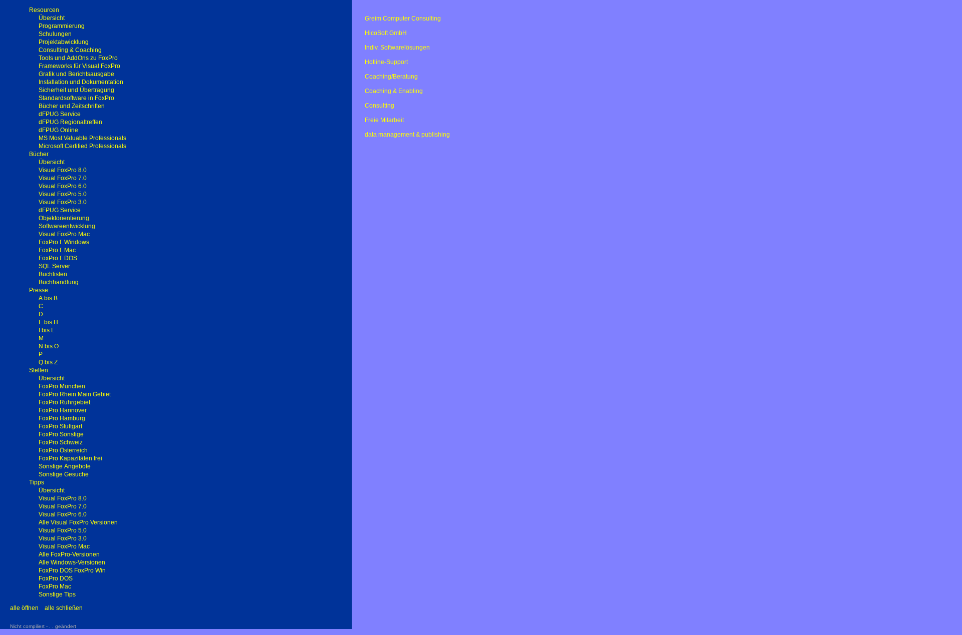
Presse (38, 290)
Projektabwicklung (64, 42)
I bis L (47, 330)
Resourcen (44, 10)
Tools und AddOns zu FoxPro (78, 58)
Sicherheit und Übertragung (76, 90)
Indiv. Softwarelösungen (397, 47)
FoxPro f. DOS (58, 258)
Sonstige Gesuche (64, 474)
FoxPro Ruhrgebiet (64, 402)
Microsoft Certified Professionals (82, 146)
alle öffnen (24, 607)
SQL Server (54, 266)
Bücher (39, 154)
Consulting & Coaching (70, 50)
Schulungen (55, 34)
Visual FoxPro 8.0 (63, 170)
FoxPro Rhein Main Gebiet (75, 394)
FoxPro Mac (55, 586)
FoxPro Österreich (63, 450)
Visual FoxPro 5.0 (63, 194)
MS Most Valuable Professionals (82, 138)
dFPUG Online (58, 130)
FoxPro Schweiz (61, 442)
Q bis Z (48, 362)
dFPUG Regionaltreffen (70, 122)
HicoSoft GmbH (386, 33)
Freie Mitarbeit (384, 120)
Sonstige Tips (57, 594)
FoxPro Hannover (63, 410)
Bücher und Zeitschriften (72, 106)
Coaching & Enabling (394, 91)
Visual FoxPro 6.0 (63, 186)
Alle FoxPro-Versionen (69, 554)
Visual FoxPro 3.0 (63, 202)
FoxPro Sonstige (61, 434)
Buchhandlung (59, 282)
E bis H (48, 322)
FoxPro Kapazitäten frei (70, 458)
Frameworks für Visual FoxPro (79, 66)
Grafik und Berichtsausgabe (76, 74)
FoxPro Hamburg (62, 418)
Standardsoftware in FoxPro (76, 98)
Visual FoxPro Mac (64, 234)
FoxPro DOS (56, 578)
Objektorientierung (64, 218)
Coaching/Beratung (391, 76)
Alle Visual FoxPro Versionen (78, 522)
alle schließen (64, 607)
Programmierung (62, 26)
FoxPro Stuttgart (60, 426)
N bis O (49, 346)
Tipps (36, 482)
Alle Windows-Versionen (72, 562)
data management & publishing (407, 134)
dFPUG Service (60, 114)
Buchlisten (53, 274)
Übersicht (52, 18)
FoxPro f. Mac (57, 250)
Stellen (38, 370)
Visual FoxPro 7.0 (63, 178)
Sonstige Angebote (65, 466)
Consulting (379, 105)
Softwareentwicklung (67, 226)
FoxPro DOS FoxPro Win (72, 570)
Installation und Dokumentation (81, 82)
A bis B (48, 298)
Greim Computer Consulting (403, 18)
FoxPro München (62, 386)
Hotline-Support (386, 62)
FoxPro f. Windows (64, 242)
